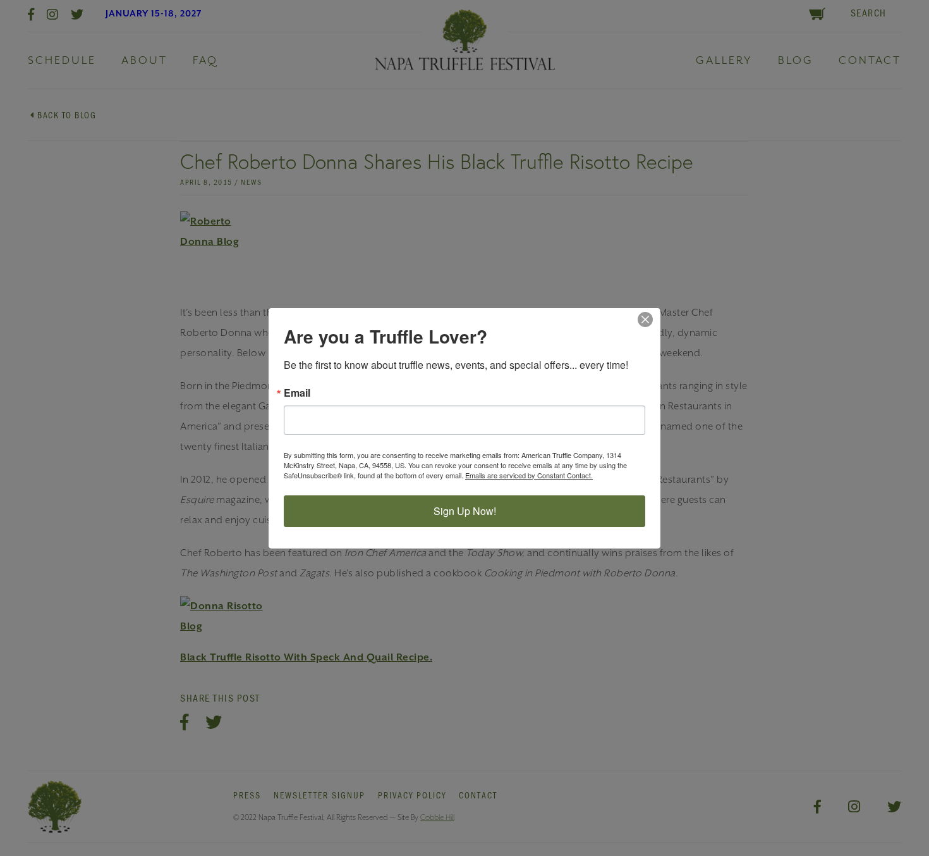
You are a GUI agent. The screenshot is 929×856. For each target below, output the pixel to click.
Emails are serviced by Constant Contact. (529, 475)
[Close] (649, 319)
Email (297, 393)
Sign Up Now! (465, 511)
